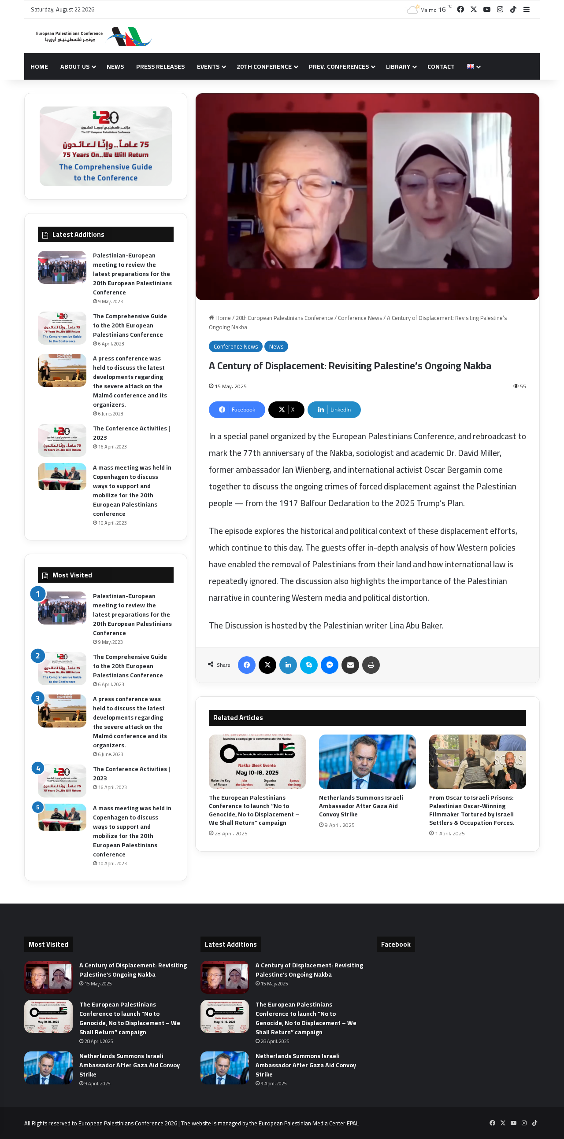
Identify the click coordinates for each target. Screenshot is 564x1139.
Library (398, 66)
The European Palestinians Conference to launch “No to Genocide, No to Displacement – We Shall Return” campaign (254, 810)
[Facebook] (247, 665)
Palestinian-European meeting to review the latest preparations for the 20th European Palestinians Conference (132, 274)
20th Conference (264, 66)
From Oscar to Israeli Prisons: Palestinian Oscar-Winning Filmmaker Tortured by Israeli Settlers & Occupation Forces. (472, 810)
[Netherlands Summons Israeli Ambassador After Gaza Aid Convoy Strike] (367, 762)
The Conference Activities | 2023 (131, 433)
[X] (267, 665)
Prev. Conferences (339, 66)
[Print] (371, 665)
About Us (74, 66)
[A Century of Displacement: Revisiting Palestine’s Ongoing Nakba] (48, 977)
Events (208, 66)
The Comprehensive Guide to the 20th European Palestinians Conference (130, 325)
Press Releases (160, 66)
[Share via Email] (350, 665)
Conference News (360, 317)
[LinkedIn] (288, 665)
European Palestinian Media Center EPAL (309, 1123)
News (115, 66)
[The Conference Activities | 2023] (62, 440)
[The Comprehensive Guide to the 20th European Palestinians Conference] (62, 328)
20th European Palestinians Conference (284, 317)
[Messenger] (329, 665)
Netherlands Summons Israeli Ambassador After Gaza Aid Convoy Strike (361, 806)
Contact (441, 66)
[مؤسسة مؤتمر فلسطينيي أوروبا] (90, 36)
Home (39, 66)
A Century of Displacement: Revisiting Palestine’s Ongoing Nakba (133, 969)
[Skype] (309, 665)
